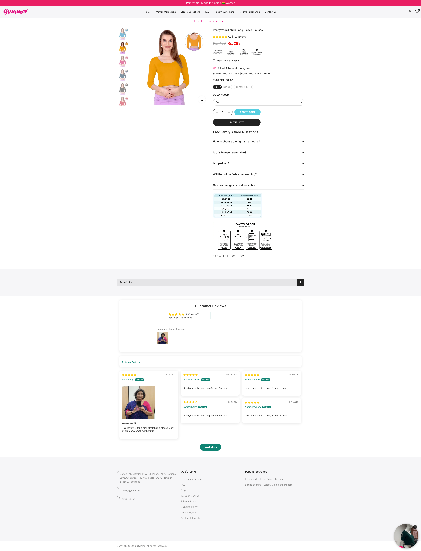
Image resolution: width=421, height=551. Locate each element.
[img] (129, 374)
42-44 (248, 87)
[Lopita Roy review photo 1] (149, 402)
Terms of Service (190, 495)
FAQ (183, 484)
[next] (201, 66)
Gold (218, 102)
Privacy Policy (188, 501)
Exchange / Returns (191, 479)
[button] (220, 36)
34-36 (227, 87)
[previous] (137, 66)
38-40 (238, 87)
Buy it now (237, 122)
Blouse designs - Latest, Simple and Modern (268, 484)
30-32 (217, 87)
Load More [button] (210, 447)
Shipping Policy (189, 506)
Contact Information (191, 518)
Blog (183, 490)
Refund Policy (188, 512)
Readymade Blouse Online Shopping (264, 479)
